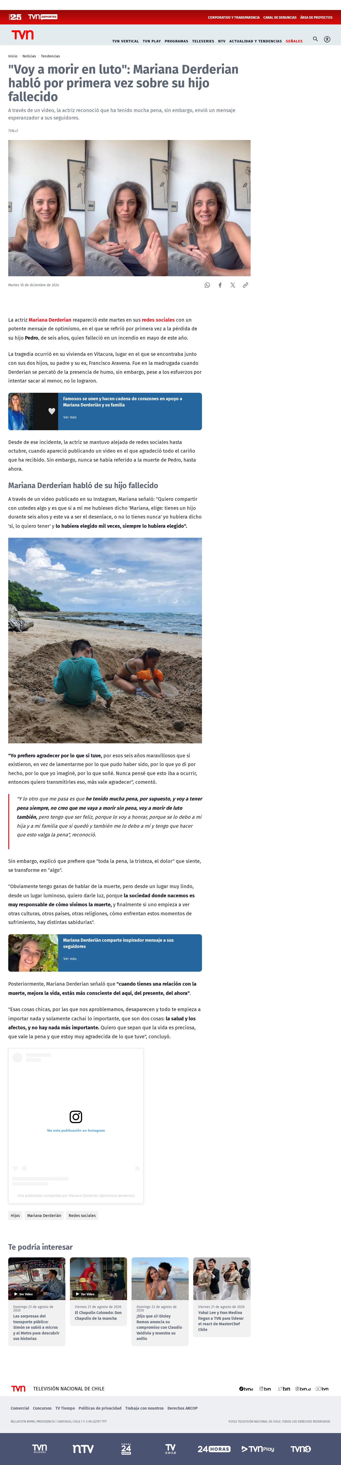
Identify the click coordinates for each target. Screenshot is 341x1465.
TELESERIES (203, 40)
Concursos (42, 1408)
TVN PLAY (152, 40)
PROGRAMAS (176, 40)
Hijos (15, 1215)
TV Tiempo (65, 1408)
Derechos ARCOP (183, 1408)
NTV (222, 40)
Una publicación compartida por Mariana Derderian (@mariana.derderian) (76, 1196)
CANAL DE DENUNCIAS (280, 17)
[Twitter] (233, 285)
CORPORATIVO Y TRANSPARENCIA (234, 17)
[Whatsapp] (207, 285)
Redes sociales (82, 1215)
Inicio (12, 56)
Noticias (29, 56)
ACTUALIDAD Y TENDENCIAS (255, 40)
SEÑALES (294, 40)
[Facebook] (220, 285)
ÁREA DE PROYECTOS (316, 17)
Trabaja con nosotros (144, 1408)
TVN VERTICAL (125, 40)
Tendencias (50, 56)
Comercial (20, 1408)
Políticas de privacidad (100, 1408)
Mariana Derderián (44, 1215)
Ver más (70, 417)
